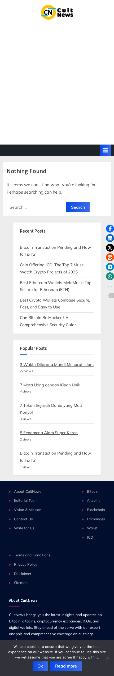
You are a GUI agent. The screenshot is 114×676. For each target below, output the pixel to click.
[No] (107, 658)
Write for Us (24, 528)
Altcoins (93, 500)
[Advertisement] (57, 79)
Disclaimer (22, 573)
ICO (90, 537)
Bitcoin (92, 491)
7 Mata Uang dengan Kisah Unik (50, 384)
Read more (66, 666)
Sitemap (21, 582)
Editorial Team (26, 500)
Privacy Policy (25, 564)
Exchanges (96, 519)
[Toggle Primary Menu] (105, 150)
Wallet (92, 528)
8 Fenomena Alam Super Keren (49, 432)
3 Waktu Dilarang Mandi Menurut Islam (57, 364)
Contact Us (23, 519)
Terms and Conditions (32, 555)
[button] (110, 229)
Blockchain (96, 509)
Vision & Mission (27, 509)
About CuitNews (28, 491)
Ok (40, 666)
